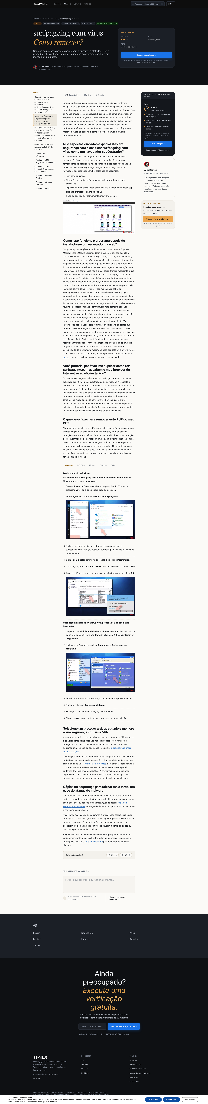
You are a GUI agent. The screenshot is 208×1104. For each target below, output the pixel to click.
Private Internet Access (95, 764)
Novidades (57, 4)
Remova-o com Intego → (146, 55)
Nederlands (87, 933)
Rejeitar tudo (171, 1099)
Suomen (37, 945)
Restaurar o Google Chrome (44, 183)
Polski (132, 933)
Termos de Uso (135, 1064)
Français (85, 939)
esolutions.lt (53, 1074)
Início (36, 19)
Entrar (170, 4)
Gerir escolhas (190, 1099)
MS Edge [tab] (81, 465)
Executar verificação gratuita (124, 1026)
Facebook (37, 1078)
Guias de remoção (49, 19)
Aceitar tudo (153, 1099)
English (36, 933)
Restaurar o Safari (43, 188)
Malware (67, 4)
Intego (66, 357)
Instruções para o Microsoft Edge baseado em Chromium (44, 169)
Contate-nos (134, 1081)
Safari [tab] (113, 465)
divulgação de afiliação (101, 1095)
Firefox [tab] (92, 465)
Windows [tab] (69, 465)
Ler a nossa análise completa (157, 150)
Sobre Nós (133, 1060)
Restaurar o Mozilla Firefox (44, 176)
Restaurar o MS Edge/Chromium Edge (45, 161)
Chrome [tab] (103, 465)
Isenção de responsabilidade (140, 1073)
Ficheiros (87, 4)
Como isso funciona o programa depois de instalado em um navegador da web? (43, 120)
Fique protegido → (158, 144)
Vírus (83, 1060)
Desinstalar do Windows (42, 154)
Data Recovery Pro (94, 841)
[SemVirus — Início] (41, 4)
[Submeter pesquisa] (132, 4)
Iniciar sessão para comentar (117, 898)
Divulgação (134, 1077)
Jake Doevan (44, 66)
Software (77, 4)
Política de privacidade (138, 1069)
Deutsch (37, 939)
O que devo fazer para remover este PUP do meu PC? (43, 147)
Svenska (134, 939)
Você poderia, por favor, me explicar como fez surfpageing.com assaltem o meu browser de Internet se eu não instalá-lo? (44, 134)
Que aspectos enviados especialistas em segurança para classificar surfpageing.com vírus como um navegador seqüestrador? (44, 104)
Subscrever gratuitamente (157, 219)
